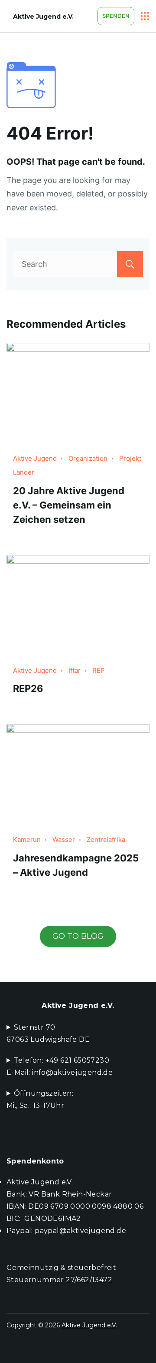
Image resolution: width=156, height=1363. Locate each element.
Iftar (74, 670)
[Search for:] (78, 264)
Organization (87, 458)
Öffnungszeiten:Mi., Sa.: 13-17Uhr (39, 1099)
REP (98, 670)
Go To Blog (78, 936)
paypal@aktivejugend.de (80, 1231)
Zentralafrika (106, 839)
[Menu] (145, 16)
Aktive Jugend (35, 458)
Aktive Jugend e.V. (43, 16)
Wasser (63, 839)
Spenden (116, 16)
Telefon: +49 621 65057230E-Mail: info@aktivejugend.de (59, 1066)
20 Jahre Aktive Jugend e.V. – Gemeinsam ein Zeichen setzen (68, 505)
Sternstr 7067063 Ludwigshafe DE (48, 1033)
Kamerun (27, 839)
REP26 (28, 688)
